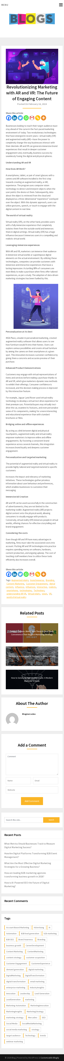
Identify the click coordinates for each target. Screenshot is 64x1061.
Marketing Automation (16, 1005)
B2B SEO (10, 939)
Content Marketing (15, 583)
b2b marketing (50, 933)
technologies (26, 590)
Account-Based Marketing (17, 927)
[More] (43, 117)
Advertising (39, 927)
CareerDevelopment (35, 945)
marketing (29, 999)
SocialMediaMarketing (32, 1023)
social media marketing (16, 1029)
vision (44, 593)
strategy (35, 1029)
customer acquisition (35, 957)
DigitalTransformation (34, 975)
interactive (42, 587)
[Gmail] (32, 117)
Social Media (11, 1023)
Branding (50, 580)
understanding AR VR (16, 593)
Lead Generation (42, 993)
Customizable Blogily (49, 1057)
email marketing (37, 981)
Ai (49, 927)
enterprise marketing (15, 987)
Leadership (25, 993)
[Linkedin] (14, 117)
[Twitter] (20, 117)
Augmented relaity (19, 580)
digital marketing (35, 969)
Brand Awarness (25, 939)
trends (43, 1035)
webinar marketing (14, 1041)
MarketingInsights (14, 1011)
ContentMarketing (35, 951)
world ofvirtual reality (16, 597)
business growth (13, 945)
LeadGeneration (13, 999)
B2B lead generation (30, 933)
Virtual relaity (34, 593)
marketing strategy (15, 1017)
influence (19, 587)
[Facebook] (8, 117)
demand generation (15, 969)
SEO (44, 1017)
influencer (30, 587)
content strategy (13, 957)
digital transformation (16, 981)
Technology (39, 590)
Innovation (10, 993)
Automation (11, 933)
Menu (4, 4)
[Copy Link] (37, 117)
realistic (52, 587)
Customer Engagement (37, 583)
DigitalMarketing (13, 975)
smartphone (12, 590)
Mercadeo (32, 1017)
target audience (13, 1035)
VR (50, 593)
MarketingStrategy (35, 1011)
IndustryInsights (37, 987)
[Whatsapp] (26, 117)
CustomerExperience (40, 963)
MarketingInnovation (40, 1005)
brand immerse (37, 580)
